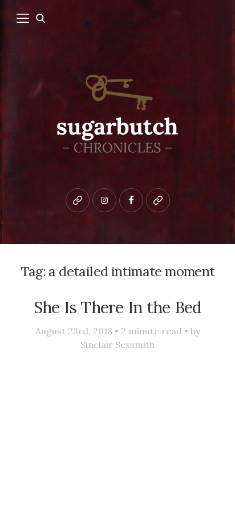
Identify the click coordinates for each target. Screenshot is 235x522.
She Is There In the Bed (118, 307)
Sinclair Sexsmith (117, 344)
